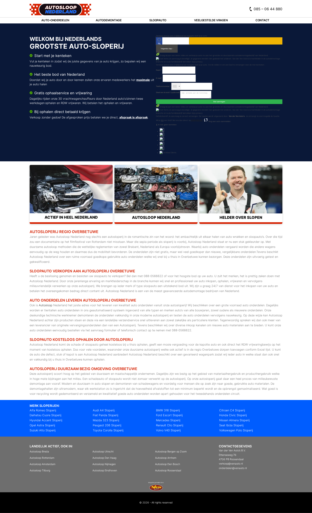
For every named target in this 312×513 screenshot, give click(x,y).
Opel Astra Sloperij (42, 425)
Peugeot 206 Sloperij (107, 425)
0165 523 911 (197, 120)
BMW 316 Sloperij (168, 410)
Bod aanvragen (219, 102)
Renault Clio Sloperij (169, 425)
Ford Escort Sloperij (169, 415)
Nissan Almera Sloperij (234, 420)
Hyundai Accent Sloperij (46, 420)
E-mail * (159, 78)
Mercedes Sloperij (168, 420)
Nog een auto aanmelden (219, 121)
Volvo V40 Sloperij (168, 430)
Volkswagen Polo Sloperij (236, 430)
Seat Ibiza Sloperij (231, 425)
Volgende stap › (167, 49)
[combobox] (176, 86)
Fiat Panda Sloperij (105, 415)
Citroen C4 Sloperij (232, 410)
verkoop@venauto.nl (231, 463)
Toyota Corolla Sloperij (108, 430)
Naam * (159, 70)
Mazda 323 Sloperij (106, 420)
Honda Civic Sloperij (233, 415)
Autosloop (45, 305)
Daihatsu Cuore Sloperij (45, 415)
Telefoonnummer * (163, 86)
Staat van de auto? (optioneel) (168, 92)
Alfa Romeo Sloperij (43, 410)
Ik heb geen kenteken (167, 124)
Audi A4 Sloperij (104, 410)
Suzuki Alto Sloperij (43, 430)
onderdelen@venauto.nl (233, 468)
